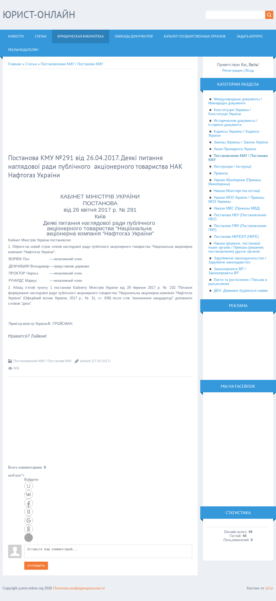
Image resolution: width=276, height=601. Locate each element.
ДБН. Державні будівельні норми (241, 291)
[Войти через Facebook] (28, 503)
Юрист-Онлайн (39, 14)
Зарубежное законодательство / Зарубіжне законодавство (237, 260)
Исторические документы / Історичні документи (232, 123)
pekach (85, 361)
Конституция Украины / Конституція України (229, 112)
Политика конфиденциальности (79, 588)
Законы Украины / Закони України (241, 142)
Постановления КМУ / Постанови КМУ (72, 64)
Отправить (36, 565)
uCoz (269, 588)
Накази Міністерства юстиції (237, 191)
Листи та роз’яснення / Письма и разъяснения (237, 282)
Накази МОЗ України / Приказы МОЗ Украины (236, 199)
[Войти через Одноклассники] (28, 529)
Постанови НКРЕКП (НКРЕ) (236, 237)
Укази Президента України (235, 149)
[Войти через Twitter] (28, 537)
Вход (250, 70)
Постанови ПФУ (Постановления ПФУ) (237, 228)
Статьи (31, 64)
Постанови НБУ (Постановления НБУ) (237, 217)
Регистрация (232, 70)
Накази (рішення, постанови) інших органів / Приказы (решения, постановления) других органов (236, 247)
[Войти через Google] (28, 520)
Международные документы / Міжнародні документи (235, 101)
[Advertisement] (95, 112)
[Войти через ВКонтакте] (28, 494)
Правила (221, 173)
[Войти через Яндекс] (28, 511)
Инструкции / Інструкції (232, 166)
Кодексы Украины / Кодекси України (233, 133)
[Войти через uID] (28, 486)
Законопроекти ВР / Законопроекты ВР (227, 271)
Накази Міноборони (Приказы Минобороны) (234, 182)
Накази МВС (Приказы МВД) (237, 208)
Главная (14, 64)
